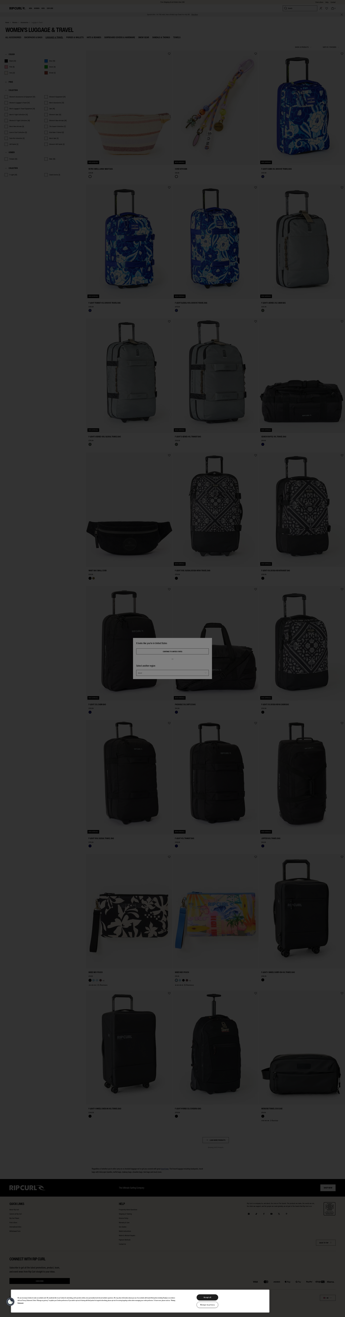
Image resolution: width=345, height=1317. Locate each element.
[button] (10, 1301)
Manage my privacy (207, 1305)
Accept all (207, 1297)
